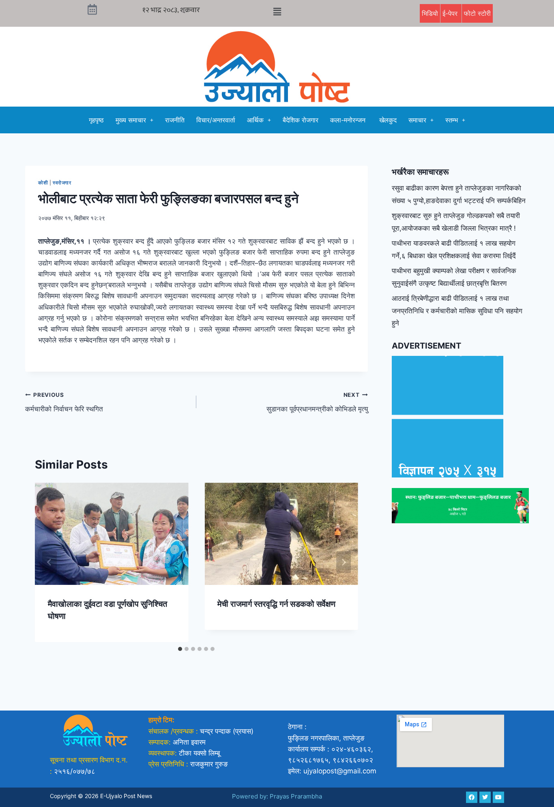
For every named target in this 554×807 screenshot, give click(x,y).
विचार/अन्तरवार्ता (215, 120)
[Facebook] (471, 797)
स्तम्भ (451, 120)
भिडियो (430, 13)
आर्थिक (255, 120)
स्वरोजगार (62, 183)
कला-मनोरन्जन (348, 120)
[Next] (343, 562)
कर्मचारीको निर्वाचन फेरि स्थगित (64, 402)
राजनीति (175, 120)
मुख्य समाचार (131, 120)
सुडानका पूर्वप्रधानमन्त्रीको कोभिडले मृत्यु (316, 402)
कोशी (43, 183)
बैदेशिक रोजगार (300, 120)
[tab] (180, 649)
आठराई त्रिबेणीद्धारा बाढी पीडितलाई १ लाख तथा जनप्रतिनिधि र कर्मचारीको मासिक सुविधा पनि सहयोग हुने (457, 310)
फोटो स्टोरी (477, 13)
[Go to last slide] (49, 562)
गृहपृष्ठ (96, 120)
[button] (277, 11)
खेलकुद (388, 120)
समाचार (417, 120)
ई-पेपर (451, 13)
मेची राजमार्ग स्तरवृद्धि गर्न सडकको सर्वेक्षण (276, 604)
